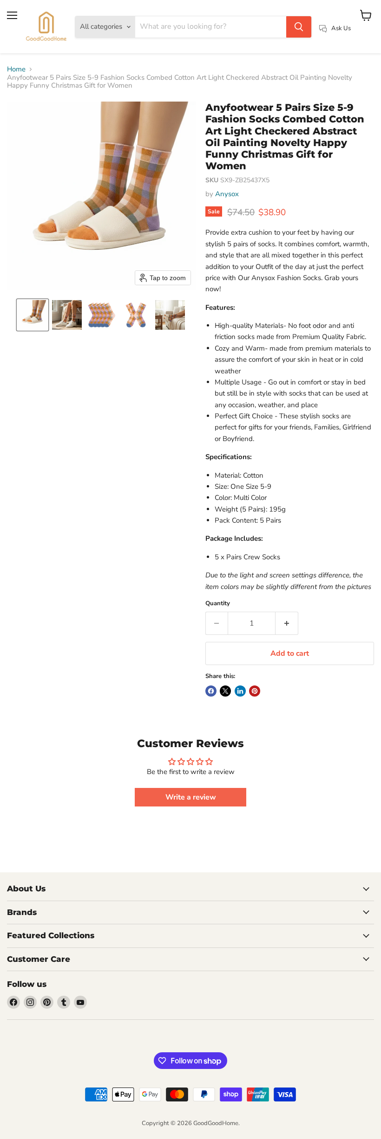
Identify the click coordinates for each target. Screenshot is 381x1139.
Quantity (217, 603)
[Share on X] (225, 691)
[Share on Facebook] (211, 691)
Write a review (190, 797)
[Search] (298, 27)
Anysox (227, 193)
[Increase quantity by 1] (287, 623)
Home (16, 69)
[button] (32, 315)
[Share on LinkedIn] (240, 691)
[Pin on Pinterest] (254, 691)
